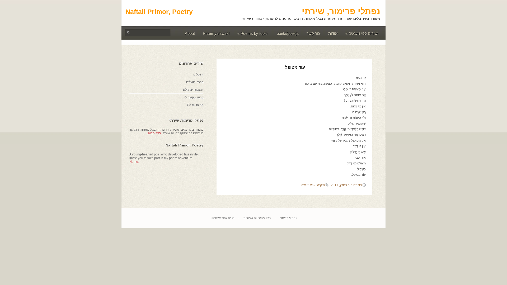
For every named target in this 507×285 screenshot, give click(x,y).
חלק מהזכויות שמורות (257, 218)
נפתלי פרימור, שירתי (341, 11)
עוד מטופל (295, 67)
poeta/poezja (288, 33)
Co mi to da (195, 105)
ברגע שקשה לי (193, 97)
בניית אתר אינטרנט (222, 218)
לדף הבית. (154, 133)
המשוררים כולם (193, 90)
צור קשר (313, 33)
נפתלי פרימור (288, 218)
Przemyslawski (216, 33)
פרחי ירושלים (194, 82)
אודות (332, 33)
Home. (134, 162)
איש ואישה (308, 185)
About (190, 33)
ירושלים (198, 74)
